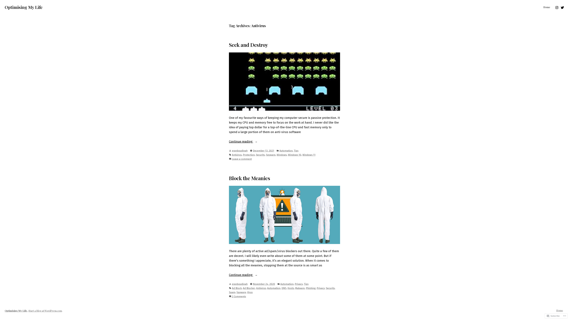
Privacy (299, 284)
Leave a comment (242, 159)
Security (260, 154)
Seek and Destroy (248, 44)
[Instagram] (557, 7)
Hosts (290, 288)
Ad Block (237, 288)
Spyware (270, 154)
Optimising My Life (24, 7)
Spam (232, 292)
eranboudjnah (240, 150)
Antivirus (237, 154)
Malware (300, 288)
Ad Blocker (249, 288)
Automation (286, 150)
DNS (284, 288)
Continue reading (241, 142)
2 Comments (239, 297)
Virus (250, 292)
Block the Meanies (249, 178)
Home (546, 7)
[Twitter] (562, 7)
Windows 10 (294, 154)
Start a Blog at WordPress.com (45, 310)
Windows (282, 154)
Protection (249, 154)
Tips (296, 150)
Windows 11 (308, 154)
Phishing (310, 288)
